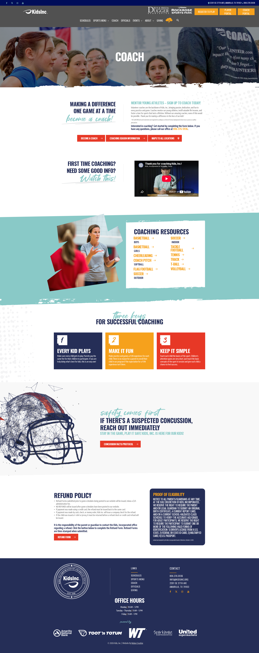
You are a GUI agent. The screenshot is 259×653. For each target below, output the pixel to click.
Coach (134, 583)
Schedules (136, 575)
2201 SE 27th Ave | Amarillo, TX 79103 (225, 2)
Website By (132, 643)
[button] (177, 20)
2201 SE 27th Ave (178, 583)
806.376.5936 (249, 2)
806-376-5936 (180, 129)
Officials (135, 586)
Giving (134, 590)
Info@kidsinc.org (179, 579)
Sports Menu (137, 579)
